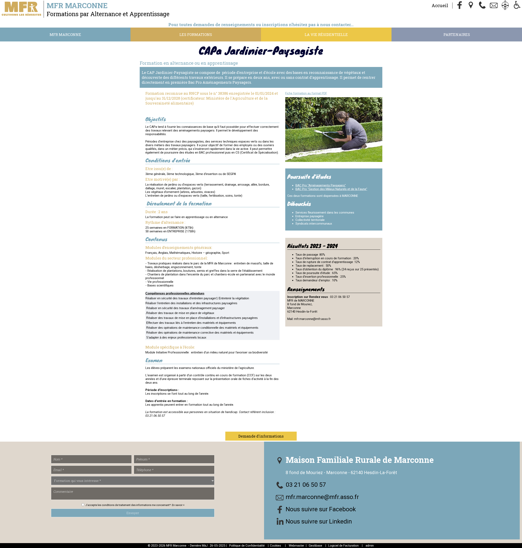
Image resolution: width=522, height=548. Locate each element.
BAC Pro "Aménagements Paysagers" (320, 185)
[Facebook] (459, 5)
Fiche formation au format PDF (306, 93)
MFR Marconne (65, 34)
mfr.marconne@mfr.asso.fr (322, 496)
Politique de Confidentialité (247, 545)
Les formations (195, 34)
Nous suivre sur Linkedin (319, 521)
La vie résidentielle (326, 34)
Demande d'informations (261, 436)
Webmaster (296, 545)
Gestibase (315, 545)
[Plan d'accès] (471, 5)
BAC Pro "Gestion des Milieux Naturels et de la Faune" (331, 189)
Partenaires (456, 34)
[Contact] (494, 5)
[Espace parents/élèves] (505, 5)
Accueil (440, 5)
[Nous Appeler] (482, 5)
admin (370, 545)
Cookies (275, 545)
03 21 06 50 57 (306, 484)
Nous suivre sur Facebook (321, 509)
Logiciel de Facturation (343, 545)
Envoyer (132, 513)
